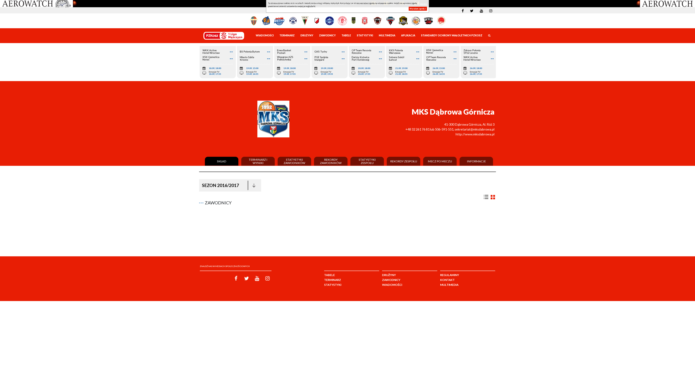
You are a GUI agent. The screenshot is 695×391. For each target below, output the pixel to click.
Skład (221, 161)
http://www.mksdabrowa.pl (475, 134)
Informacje (476, 161)
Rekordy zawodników (331, 161)
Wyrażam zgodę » (418, 8)
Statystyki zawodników (294, 161)
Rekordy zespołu (403, 161)
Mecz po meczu (440, 161)
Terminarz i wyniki (258, 161)
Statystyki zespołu (367, 161)
